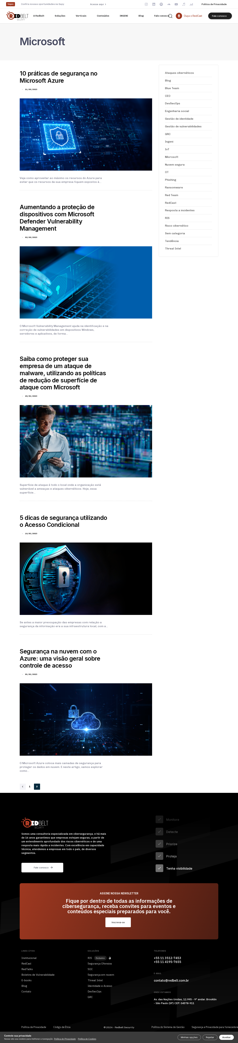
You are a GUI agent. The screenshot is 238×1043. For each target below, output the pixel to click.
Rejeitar (210, 1037)
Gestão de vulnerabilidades (183, 126)
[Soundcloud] (168, 4)
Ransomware (174, 187)
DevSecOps (172, 103)
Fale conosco (161, 15)
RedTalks (27, 969)
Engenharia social (177, 111)
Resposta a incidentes (180, 210)
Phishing (170, 179)
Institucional (29, 958)
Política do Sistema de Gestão (168, 1027)
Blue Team (172, 88)
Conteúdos (103, 15)
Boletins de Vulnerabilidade (38, 974)
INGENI (124, 15)
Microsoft (171, 157)
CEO (167, 96)
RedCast (170, 202)
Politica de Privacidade (214, 4)
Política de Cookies (87, 1039)
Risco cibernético (176, 225)
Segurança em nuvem (101, 974)
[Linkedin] (153, 4)
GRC (168, 134)
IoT (167, 149)
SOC (90, 969)
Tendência (172, 241)
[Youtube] (176, 4)
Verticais (81, 15)
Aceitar (226, 1037)
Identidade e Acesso (100, 986)
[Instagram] (146, 4)
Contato (26, 991)
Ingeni (169, 141)
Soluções (60, 15)
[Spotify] (161, 4)
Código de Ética (62, 1027)
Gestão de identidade (179, 118)
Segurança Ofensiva (100, 963)
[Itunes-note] (183, 4)
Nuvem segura (175, 164)
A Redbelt (38, 15)
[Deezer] (191, 4)
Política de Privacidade (33, 1027)
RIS (167, 218)
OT (167, 172)
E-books (26, 980)
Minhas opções (189, 1037)
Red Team (171, 195)
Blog (141, 15)
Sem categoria (175, 233)
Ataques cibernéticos (179, 72)
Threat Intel (173, 248)
